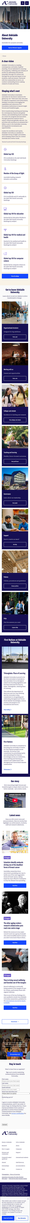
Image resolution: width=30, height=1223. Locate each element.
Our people (15, 503)
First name (5, 1079)
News (3, 1169)
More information (22, 1218)
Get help (15, 544)
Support (18, 1152)
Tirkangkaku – (11, 1174)
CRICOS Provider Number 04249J (18, 1178)
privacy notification (17, 1113)
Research (4, 1145)
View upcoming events (15, 1054)
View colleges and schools (15, 420)
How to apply (5, 1149)
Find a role (15, 378)
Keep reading (7, 710)
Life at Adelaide (20, 1142)
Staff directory (20, 1162)
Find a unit (15, 337)
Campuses (19, 1149)
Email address (6, 1087)
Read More (15, 885)
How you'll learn (15, 461)
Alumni (4, 1162)
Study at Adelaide (7, 1142)
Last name (5, 1083)
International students (22, 1157)
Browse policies (15, 586)
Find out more (7, 769)
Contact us (19, 1169)
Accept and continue (8, 1218)
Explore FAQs (15, 627)
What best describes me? (9, 1091)
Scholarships (5, 1165)
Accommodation (20, 1165)
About (17, 1145)
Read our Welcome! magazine (15, 48)
